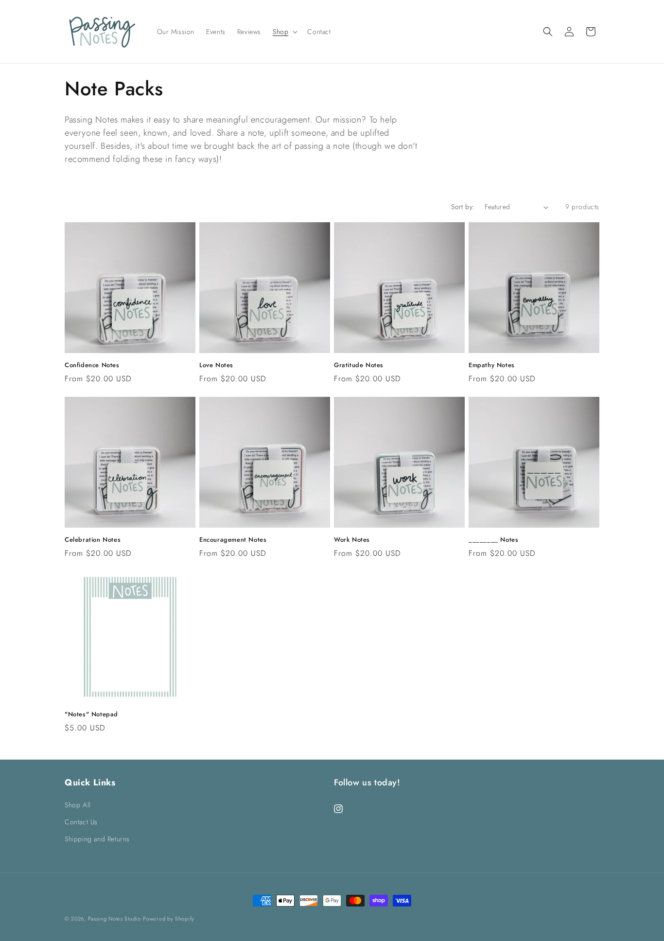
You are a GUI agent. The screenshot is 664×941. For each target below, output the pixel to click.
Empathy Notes (492, 365)
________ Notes (493, 540)
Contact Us (81, 822)
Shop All (78, 805)
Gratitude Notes (359, 365)
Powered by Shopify (168, 919)
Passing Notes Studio (114, 919)
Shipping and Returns (97, 839)
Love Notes (216, 365)
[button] (284, 31)
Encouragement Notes (232, 540)
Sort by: (462, 207)
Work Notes (352, 540)
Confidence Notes (92, 365)
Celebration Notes (93, 540)
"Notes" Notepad (91, 714)
